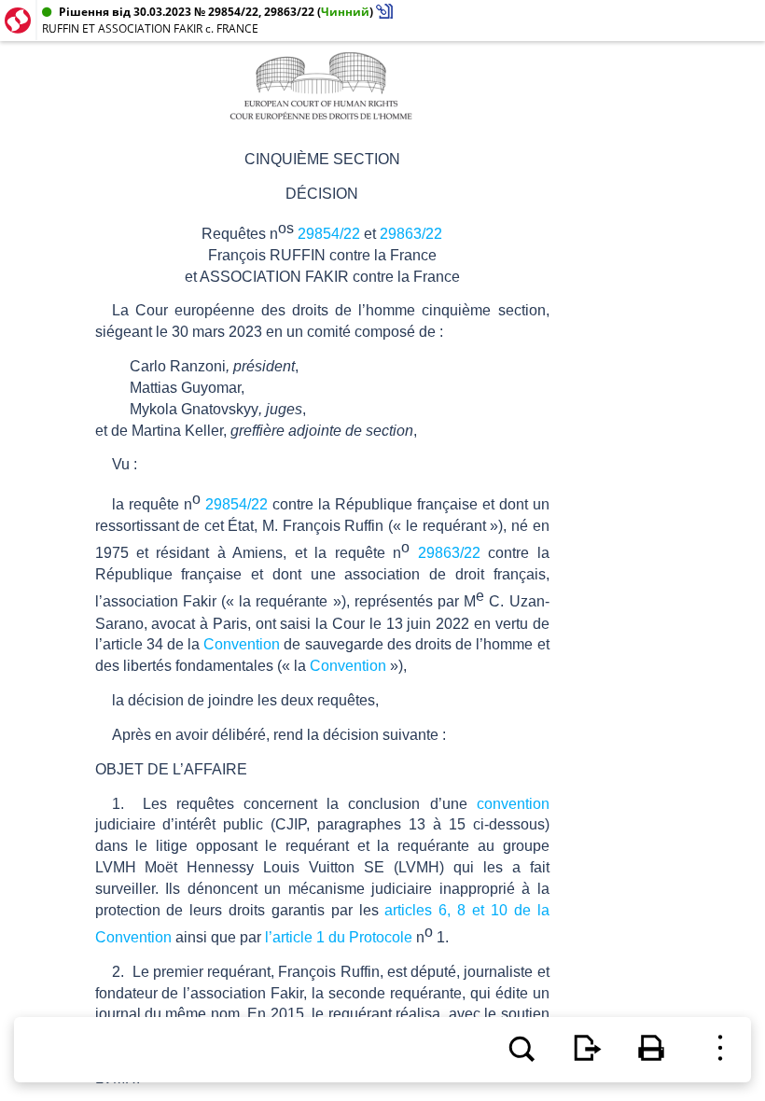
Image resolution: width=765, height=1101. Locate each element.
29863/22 (411, 234)
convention (513, 804)
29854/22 (329, 234)
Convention (241, 644)
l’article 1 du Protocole (338, 937)
